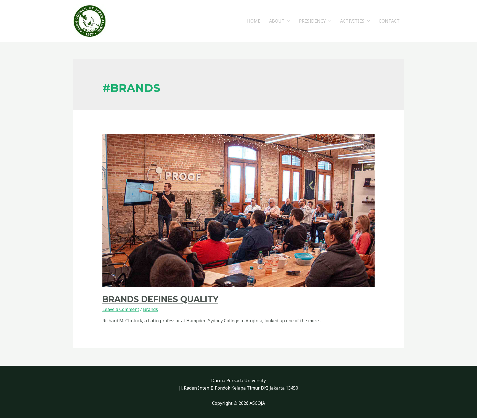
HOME (253, 21)
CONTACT (389, 21)
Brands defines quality (160, 299)
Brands (150, 309)
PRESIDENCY (312, 21)
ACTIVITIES (352, 21)
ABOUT (277, 21)
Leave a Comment (120, 309)
